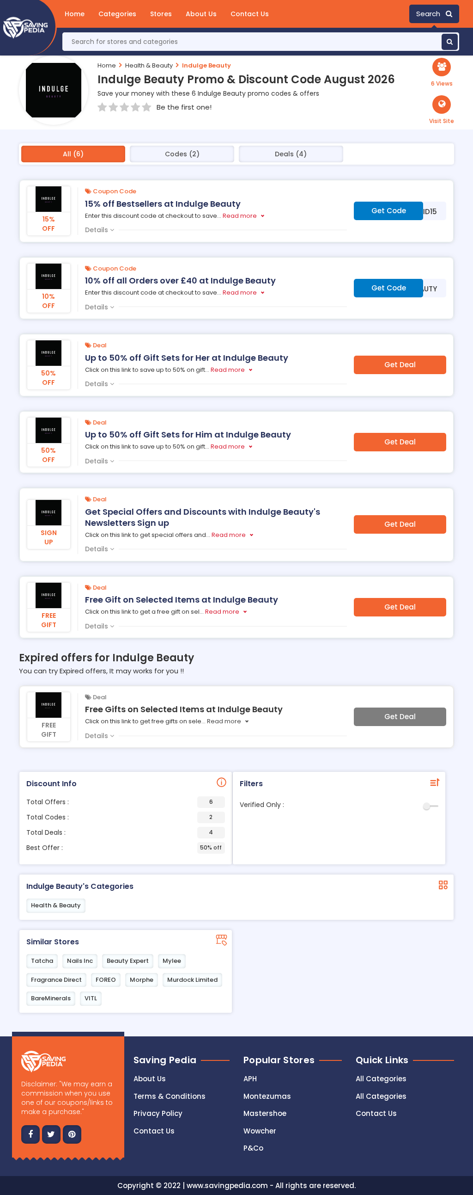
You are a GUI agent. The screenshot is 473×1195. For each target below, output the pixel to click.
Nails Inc (80, 960)
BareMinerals (51, 998)
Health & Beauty (149, 65)
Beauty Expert (128, 960)
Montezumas (267, 1096)
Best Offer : (124, 847)
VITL (91, 998)
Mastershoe (264, 1113)
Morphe (141, 979)
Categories (117, 13)
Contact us (154, 1131)
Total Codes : (119, 817)
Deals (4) (291, 154)
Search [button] (431, 13)
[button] (441, 110)
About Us (201, 13)
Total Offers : (119, 802)
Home (75, 13)
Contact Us (249, 13)
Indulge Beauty (206, 65)
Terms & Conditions (169, 1096)
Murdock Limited (192, 979)
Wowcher (259, 1131)
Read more (240, 215)
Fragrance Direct (56, 979)
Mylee (172, 960)
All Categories (381, 1079)
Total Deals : (119, 832)
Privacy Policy (157, 1113)
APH (250, 1079)
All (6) (73, 154)
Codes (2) (182, 154)
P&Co (253, 1148)
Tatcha (42, 960)
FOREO (106, 979)
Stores (161, 13)
